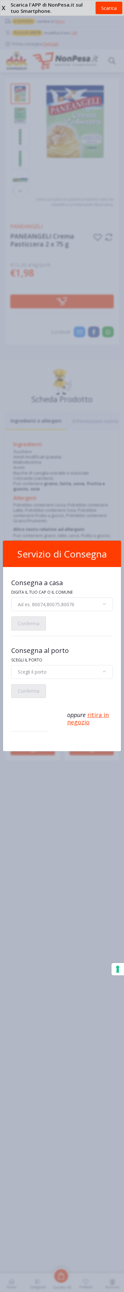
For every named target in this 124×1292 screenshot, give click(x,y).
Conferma (28, 623)
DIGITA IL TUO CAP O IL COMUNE (42, 592)
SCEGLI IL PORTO (26, 660)
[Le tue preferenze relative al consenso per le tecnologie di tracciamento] (117, 969)
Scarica (109, 8)
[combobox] (62, 604)
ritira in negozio (88, 718)
